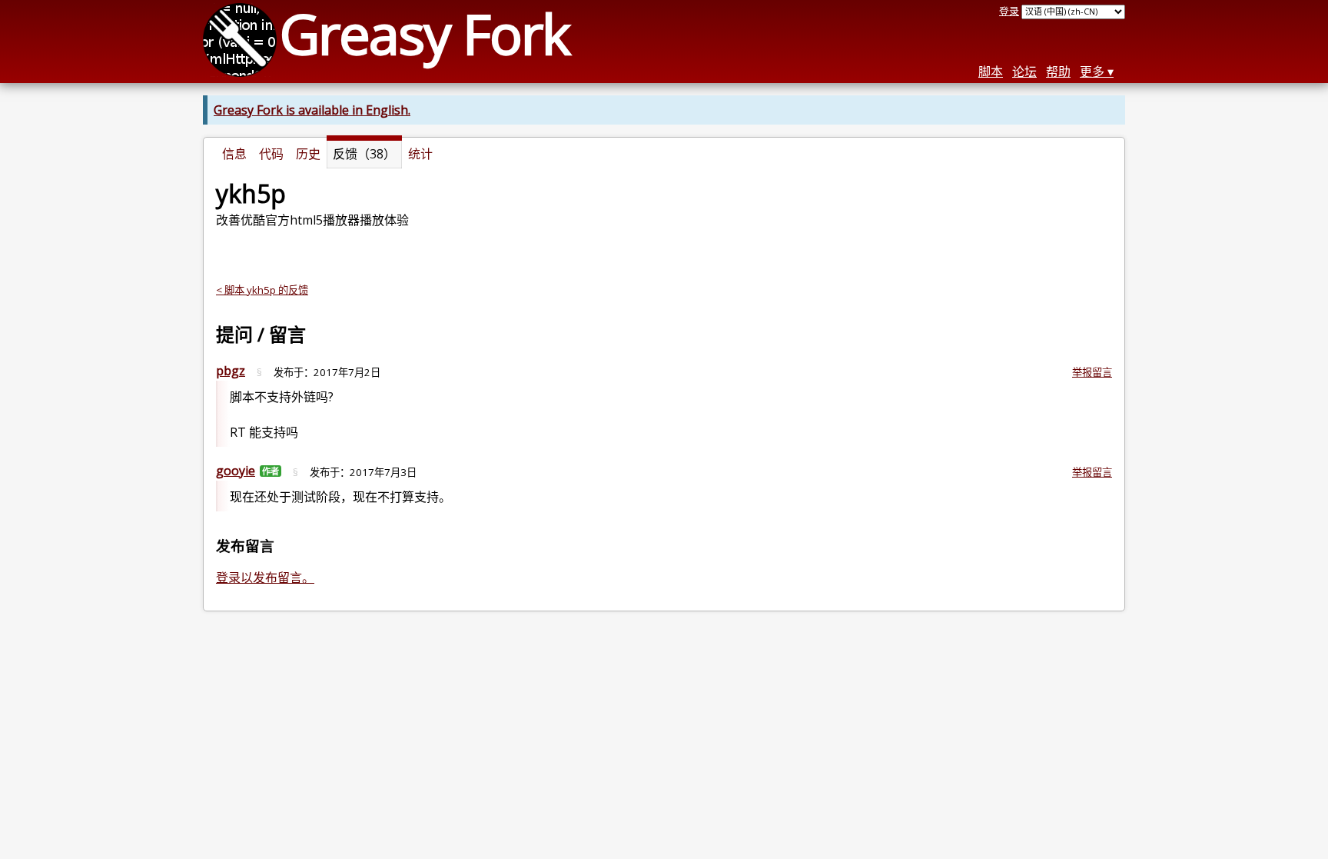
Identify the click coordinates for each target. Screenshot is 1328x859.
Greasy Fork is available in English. (312, 110)
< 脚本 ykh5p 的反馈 (262, 290)
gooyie (235, 470)
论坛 (1024, 71)
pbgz (230, 370)
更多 (1092, 71)
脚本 (990, 71)
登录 (1009, 11)
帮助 (1058, 71)
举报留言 (1092, 372)
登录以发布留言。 (265, 577)
